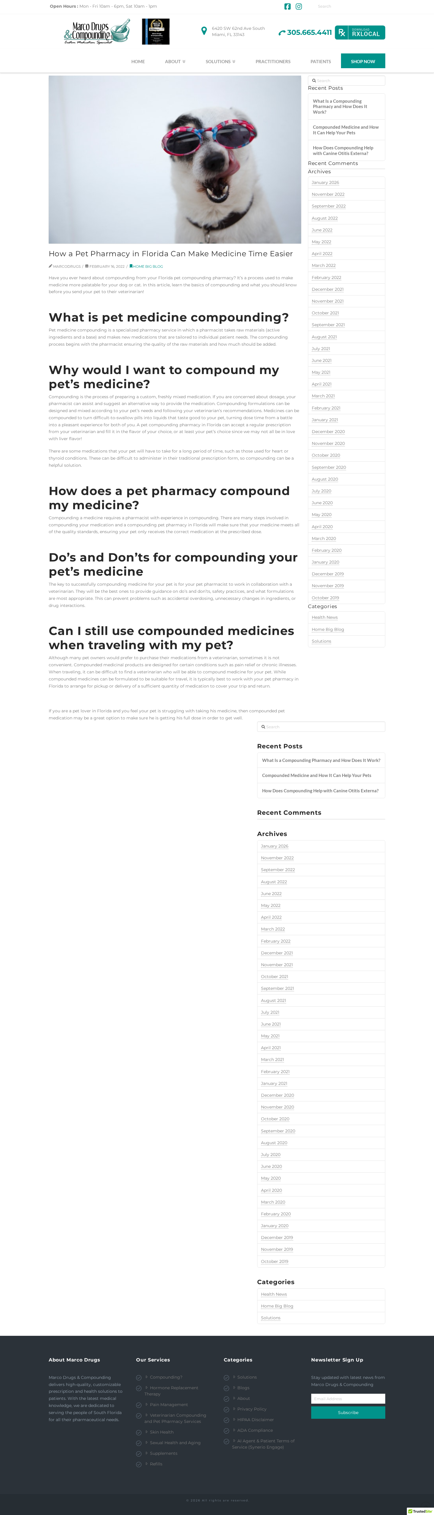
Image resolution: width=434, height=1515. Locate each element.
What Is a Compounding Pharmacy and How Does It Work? (340, 106)
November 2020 (328, 443)
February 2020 (327, 550)
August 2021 (324, 336)
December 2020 (328, 431)
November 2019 (328, 585)
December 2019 (328, 574)
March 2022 (324, 265)
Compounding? (166, 1377)
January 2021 (325, 419)
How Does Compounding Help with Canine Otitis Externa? (343, 150)
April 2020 (322, 526)
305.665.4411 (309, 32)
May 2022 (321, 241)
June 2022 (322, 230)
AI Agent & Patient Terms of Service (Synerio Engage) (263, 1444)
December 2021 (328, 289)
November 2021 (328, 301)
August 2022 (325, 218)
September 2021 (328, 324)
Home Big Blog (148, 266)
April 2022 (322, 253)
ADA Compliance (255, 1430)
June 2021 (322, 360)
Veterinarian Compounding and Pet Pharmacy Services (175, 1418)
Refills (156, 1464)
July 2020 (321, 491)
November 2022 (328, 194)
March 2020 (324, 538)
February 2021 (326, 408)
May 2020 (322, 514)
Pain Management (169, 1404)
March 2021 (323, 396)
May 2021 (321, 372)
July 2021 (321, 348)
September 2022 (329, 206)
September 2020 (329, 467)
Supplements (163, 1453)
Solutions (321, 641)
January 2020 (325, 562)
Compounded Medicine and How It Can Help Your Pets (346, 129)
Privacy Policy (252, 1409)
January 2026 (325, 182)
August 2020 (325, 479)
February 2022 (326, 277)
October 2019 (325, 597)
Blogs (243, 1387)
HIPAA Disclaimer (255, 1419)
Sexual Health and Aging (175, 1442)
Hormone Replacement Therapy (171, 1391)
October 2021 (325, 313)
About (243, 1398)
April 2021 (322, 384)
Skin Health (162, 1432)
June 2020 (322, 502)
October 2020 (326, 455)
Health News (325, 617)
